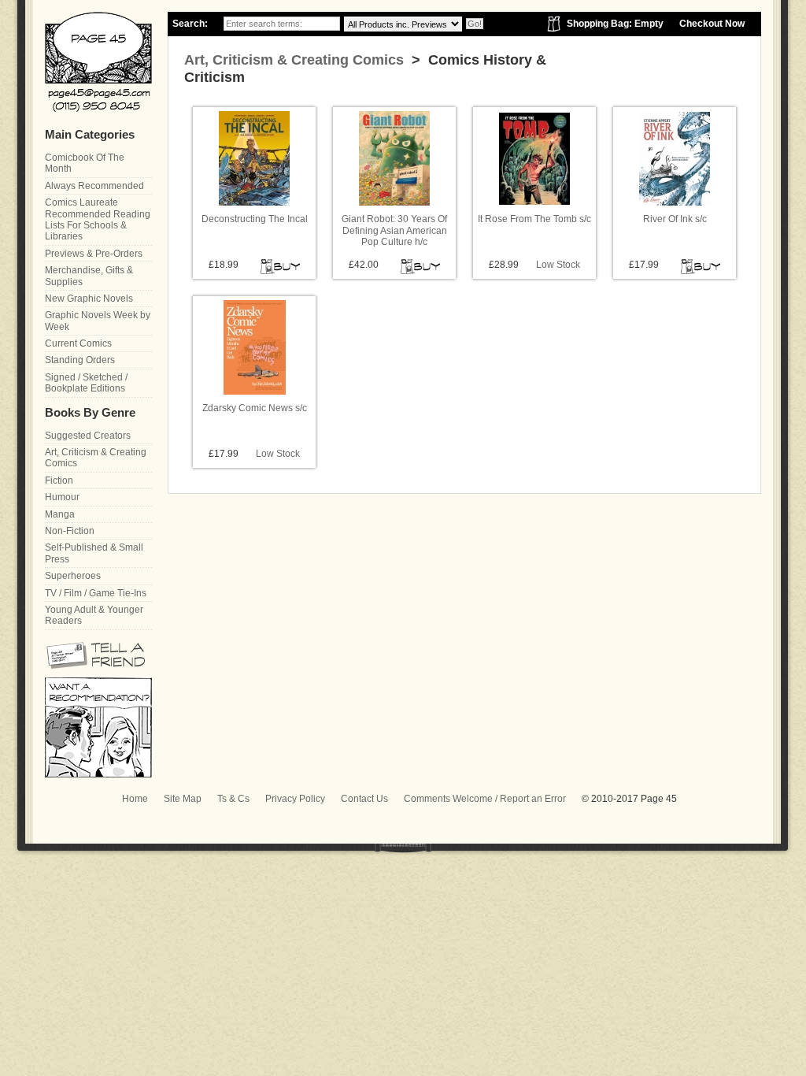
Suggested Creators (88, 435)
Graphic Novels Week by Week (97, 321)
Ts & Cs (233, 798)
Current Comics (78, 343)
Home (135, 798)
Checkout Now (712, 23)
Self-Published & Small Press (94, 553)
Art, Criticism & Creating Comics (294, 60)
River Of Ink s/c (675, 218)
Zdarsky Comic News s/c (254, 408)
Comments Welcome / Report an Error (485, 798)
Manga (60, 514)
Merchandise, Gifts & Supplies (89, 276)
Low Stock (558, 264)
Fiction (59, 480)
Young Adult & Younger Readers (94, 615)
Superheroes (73, 575)
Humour (62, 497)
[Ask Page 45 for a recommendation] (98, 774)
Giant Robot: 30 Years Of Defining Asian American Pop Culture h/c (394, 230)
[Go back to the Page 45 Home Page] (98, 62)
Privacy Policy (295, 798)
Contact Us (364, 798)
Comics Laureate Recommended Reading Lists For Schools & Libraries (97, 219)
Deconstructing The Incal (255, 218)
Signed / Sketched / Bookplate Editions (86, 383)
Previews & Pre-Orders (93, 253)
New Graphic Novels (89, 298)
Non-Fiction (69, 530)
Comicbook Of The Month (84, 163)
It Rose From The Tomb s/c (534, 218)
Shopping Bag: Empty (615, 23)
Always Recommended (94, 185)
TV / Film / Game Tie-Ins (95, 593)
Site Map (183, 798)
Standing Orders (80, 359)
